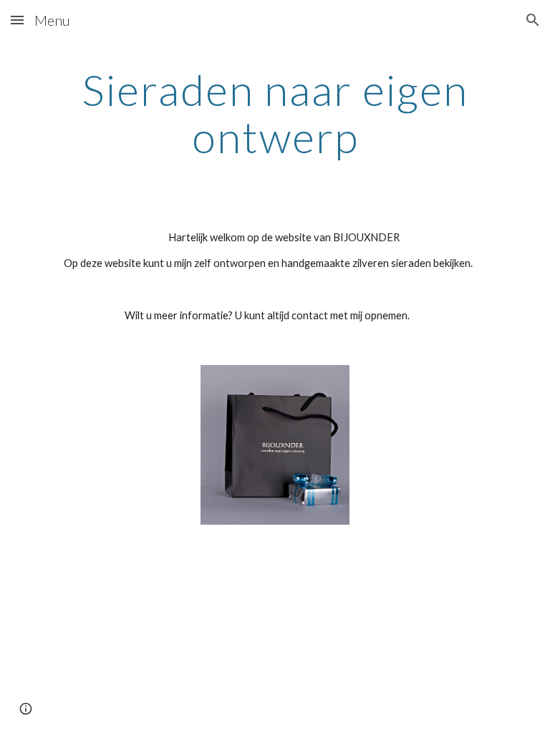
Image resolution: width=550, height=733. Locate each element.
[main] (274, 113)
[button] (17, 19)
